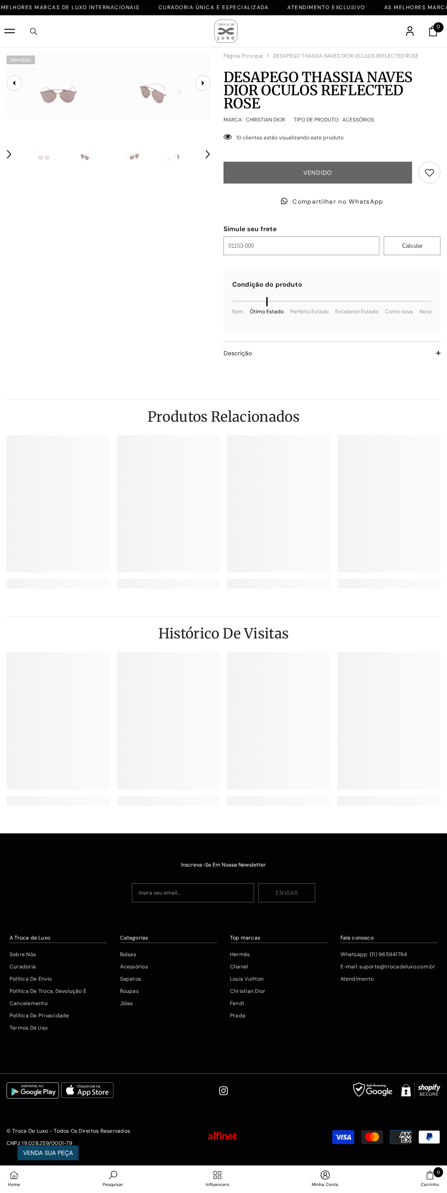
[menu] (9, 31)
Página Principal (243, 55)
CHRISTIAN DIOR (265, 119)
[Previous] (9, 154)
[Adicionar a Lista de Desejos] (429, 173)
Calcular (412, 246)
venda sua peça (48, 1153)
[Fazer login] (410, 31)
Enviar (286, 893)
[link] (58, 584)
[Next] (207, 154)
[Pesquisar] (33, 31)
